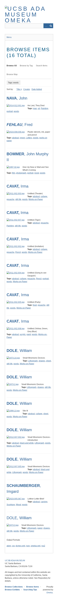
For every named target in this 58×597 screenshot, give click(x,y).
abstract (15, 138)
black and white (27, 443)
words (16, 111)
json (28, 546)
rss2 (43, 546)
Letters (29, 138)
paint (29, 334)
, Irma (18, 239)
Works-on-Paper (36, 199)
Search (50, 25)
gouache (10, 199)
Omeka (49, 592)
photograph (21, 173)
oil (39, 108)
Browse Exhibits (12, 590)
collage (44, 196)
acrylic (23, 334)
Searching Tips (30, 590)
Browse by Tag (26, 66)
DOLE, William (19, 518)
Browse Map (12, 74)
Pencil (18, 252)
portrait (10, 111)
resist (36, 173)
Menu (9, 37)
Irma (17, 186)
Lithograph (33, 361)
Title (18, 89)
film (13, 173)
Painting (44, 108)
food (35, 305)
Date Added (37, 89)
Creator (26, 89)
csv (13, 546)
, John (17, 98)
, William (19, 350)
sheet (48, 361)
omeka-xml (35, 546)
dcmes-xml (20, 546)
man (35, 108)
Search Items (41, 66)
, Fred (19, 124)
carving (44, 502)
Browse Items (32, 587)
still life (18, 199)
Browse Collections (14, 587)
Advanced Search (46, 25)
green (22, 138)
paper (39, 528)
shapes (42, 361)
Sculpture (11, 504)
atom (9, 546)
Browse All (12, 66)
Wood (18, 504)
